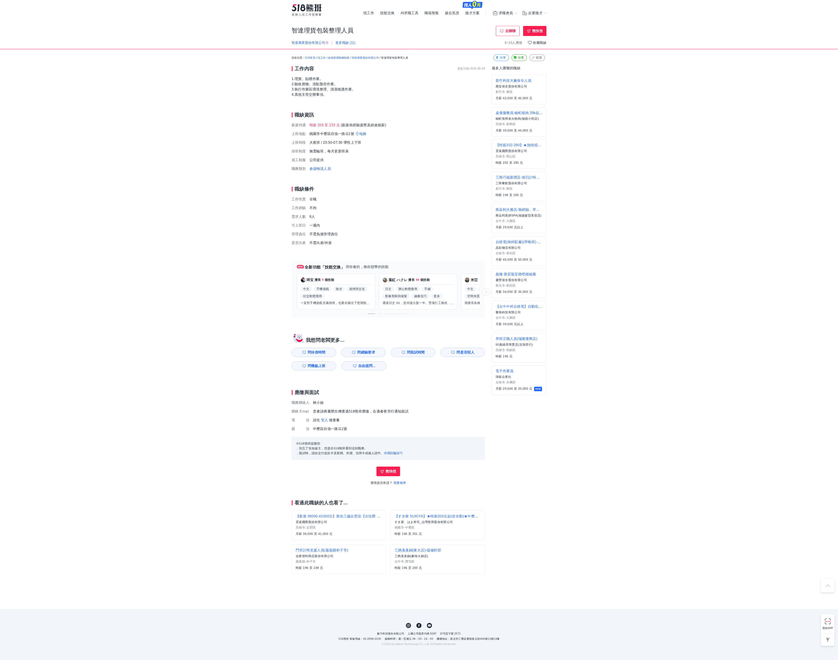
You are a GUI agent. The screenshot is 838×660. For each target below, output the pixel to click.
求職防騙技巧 (393, 453)
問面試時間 (416, 352)
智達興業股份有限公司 (365, 57)
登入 (324, 420)
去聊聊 (510, 31)
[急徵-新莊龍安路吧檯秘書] (519, 283)
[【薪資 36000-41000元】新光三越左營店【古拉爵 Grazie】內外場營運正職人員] (339, 525)
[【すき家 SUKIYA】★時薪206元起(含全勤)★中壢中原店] (438, 525)
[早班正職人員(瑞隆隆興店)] (519, 347)
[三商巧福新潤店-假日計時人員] (519, 186)
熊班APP (828, 628)
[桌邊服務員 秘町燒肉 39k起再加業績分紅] (519, 121)
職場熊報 (431, 13)
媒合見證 (452, 13)
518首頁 (310, 57)
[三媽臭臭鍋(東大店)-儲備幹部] (438, 559)
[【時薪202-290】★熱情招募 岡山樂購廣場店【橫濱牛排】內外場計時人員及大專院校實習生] (519, 154)
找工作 (368, 13)
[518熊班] (307, 10)
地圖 (362, 134)
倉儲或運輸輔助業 (339, 57)
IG (408, 625)
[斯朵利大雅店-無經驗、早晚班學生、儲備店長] (519, 218)
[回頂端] (827, 585)
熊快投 (537, 31)
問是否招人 (465, 352)
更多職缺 (345, 42)
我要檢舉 (399, 482)
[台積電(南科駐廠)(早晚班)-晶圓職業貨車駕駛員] (519, 251)
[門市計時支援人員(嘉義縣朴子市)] (339, 559)
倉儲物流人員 (320, 169)
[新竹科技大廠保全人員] (519, 89)
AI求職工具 (409, 13)
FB (419, 625)
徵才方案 (472, 13)
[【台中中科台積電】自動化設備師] (519, 315)
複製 (539, 57)
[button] (371, 313)
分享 (503, 57)
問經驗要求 (366, 352)
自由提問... (367, 366)
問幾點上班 (317, 366)
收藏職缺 (539, 42)
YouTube (429, 625)
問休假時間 (317, 352)
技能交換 (387, 13)
